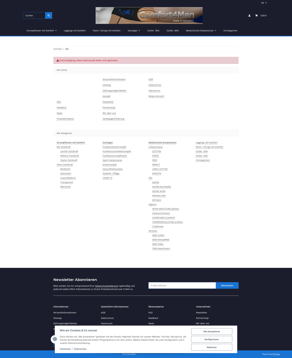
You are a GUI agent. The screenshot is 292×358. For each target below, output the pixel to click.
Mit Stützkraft (64, 146)
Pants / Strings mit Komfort (209, 146)
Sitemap (107, 84)
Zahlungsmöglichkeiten (114, 90)
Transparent (66, 182)
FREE (154, 160)
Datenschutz (80, 348)
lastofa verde (158, 191)
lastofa (155, 182)
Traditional (157, 226)
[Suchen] (48, 15)
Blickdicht (65, 169)
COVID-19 (107, 177)
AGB (151, 79)
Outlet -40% (202, 155)
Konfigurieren (212, 339)
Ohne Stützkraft (65, 164)
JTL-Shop (276, 354)
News (59, 113)
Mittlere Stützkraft (69, 155)
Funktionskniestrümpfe (114, 146)
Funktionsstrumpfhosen (115, 155)
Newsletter (108, 101)
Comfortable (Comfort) (163, 217)
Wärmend (65, 186)
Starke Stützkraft (68, 160)
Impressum (65, 348)
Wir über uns (109, 113)
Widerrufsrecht (156, 96)
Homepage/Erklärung (113, 118)
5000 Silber (158, 244)
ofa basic (156, 199)
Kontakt (106, 96)
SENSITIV (156, 173)
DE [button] (262, 2)
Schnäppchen (203, 160)
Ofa (150, 177)
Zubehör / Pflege (111, 173)
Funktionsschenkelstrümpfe (117, 151)
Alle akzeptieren (211, 331)
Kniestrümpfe (110, 164)
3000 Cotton (158, 235)
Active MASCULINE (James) (165, 208)
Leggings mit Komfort (206, 142)
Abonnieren (227, 285)
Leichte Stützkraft (69, 151)
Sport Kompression (112, 160)
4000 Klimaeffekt (160, 239)
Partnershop (109, 107)
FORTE (155, 155)
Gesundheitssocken (113, 169)
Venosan (153, 230)
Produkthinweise (65, 118)
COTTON (156, 151)
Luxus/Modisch (68, 177)
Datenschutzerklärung (106, 285)
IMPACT (156, 164)
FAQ (59, 101)
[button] (249, 15)
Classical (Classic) (161, 213)
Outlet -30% (202, 151)
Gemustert (65, 173)
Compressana (156, 146)
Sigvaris (152, 204)
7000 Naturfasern (161, 248)
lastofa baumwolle (161, 186)
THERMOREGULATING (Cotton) (167, 221)
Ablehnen (212, 347)
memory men (159, 195)
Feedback (61, 107)
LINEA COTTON (160, 169)
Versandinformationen (114, 79)
